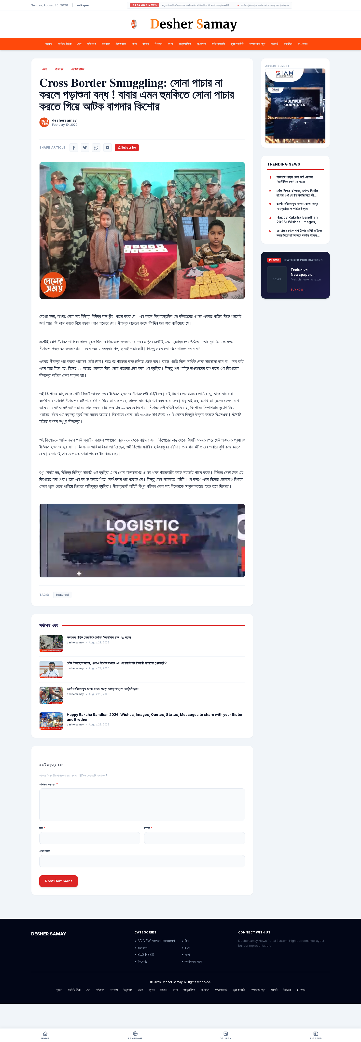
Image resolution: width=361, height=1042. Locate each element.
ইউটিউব (288, 44)
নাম (42, 828)
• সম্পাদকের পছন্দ (191, 961)
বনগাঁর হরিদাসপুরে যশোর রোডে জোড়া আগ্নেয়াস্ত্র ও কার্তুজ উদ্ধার (243, 5)
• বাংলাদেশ (141, 947)
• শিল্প (185, 941)
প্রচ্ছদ (48, 44)
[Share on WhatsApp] (96, 147)
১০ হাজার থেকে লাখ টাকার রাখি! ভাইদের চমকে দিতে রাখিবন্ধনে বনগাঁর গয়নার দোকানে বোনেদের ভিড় (299, 233)
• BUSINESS (144, 954)
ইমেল (148, 828)
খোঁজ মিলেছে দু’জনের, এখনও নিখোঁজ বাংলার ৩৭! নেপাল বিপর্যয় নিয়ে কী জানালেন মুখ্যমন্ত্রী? (117, 663)
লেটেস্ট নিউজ (64, 44)
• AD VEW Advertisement (155, 941)
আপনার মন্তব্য (48, 784)
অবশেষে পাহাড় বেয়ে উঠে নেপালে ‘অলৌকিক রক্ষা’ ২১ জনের (99, 637)
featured (62, 595)
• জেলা (185, 954)
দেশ (79, 44)
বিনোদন (158, 44)
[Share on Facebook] (73, 147)
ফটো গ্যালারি (218, 44)
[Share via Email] (107, 147)
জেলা (134, 44)
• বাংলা (185, 947)
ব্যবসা (146, 44)
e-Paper (83, 5)
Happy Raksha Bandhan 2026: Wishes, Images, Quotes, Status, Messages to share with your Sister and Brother (299, 219)
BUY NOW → (298, 289)
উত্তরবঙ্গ (121, 44)
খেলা (170, 44)
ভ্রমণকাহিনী (237, 44)
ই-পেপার (302, 44)
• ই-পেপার (141, 961)
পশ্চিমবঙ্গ (91, 44)
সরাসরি (274, 44)
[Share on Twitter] (85, 147)
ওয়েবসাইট (44, 851)
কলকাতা (106, 44)
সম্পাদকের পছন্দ (257, 44)
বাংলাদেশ (201, 44)
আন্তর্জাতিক (185, 44)
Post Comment (58, 881)
